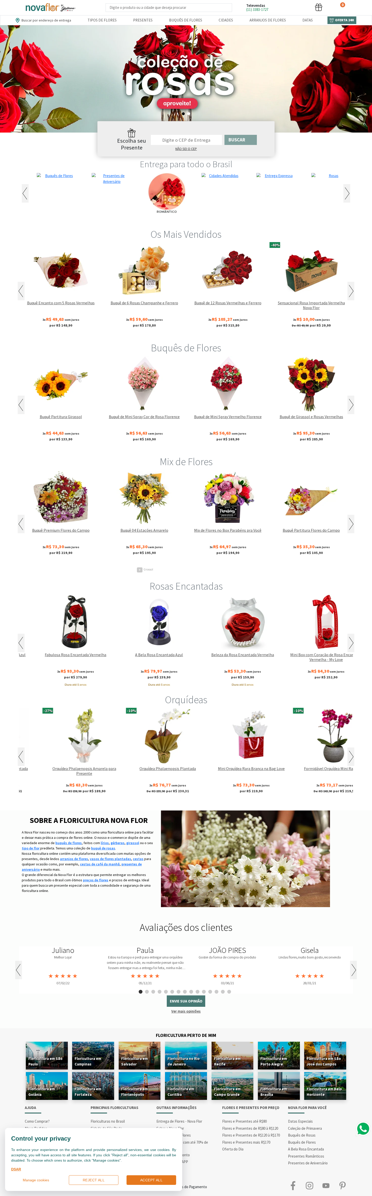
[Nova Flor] (50, 7)
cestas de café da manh (100, 864)
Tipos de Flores (102, 20)
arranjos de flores (74, 859)
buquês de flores (68, 843)
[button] (280, 7)
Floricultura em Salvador (134, 1061)
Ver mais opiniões (186, 1011)
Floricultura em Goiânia (41, 1091)
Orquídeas (186, 699)
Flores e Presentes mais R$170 (246, 1142)
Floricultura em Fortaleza (88, 1091)
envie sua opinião (186, 1001)
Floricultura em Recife (227, 1061)
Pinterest (342, 1185)
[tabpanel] (186, 79)
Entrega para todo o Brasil (186, 164)
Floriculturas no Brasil (108, 1121)
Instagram (309, 1185)
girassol (132, 843)
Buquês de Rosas (302, 1135)
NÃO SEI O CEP (186, 148)
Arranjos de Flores (268, 20)
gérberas (118, 843)
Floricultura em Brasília (273, 1091)
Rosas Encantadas (186, 586)
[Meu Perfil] (299, 7)
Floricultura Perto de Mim (186, 1035)
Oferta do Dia (232, 1149)
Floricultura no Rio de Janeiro (184, 1061)
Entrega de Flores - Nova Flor (179, 1121)
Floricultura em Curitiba (181, 1091)
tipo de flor (30, 848)
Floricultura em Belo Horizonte (324, 1091)
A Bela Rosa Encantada (306, 1149)
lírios (105, 843)
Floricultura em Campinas (88, 1061)
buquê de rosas (103, 848)
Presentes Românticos (306, 1156)
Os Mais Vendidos (186, 234)
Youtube (326, 1185)
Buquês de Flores (185, 20)
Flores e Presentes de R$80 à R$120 (250, 1128)
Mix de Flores (186, 461)
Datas (307, 20)
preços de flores (95, 880)
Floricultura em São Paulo (45, 1061)
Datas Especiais (300, 1121)
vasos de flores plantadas (110, 859)
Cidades (226, 20)
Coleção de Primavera (305, 1128)
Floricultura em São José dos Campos (324, 1061)
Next (346, 193)
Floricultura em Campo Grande (227, 1091)
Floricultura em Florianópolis (134, 1091)
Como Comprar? (37, 1121)
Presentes (143, 20)
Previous (25, 193)
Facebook (293, 1185)
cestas (138, 859)
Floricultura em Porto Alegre (273, 1061)
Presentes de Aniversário (308, 1163)
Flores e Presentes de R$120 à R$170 (251, 1135)
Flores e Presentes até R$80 (244, 1121)
